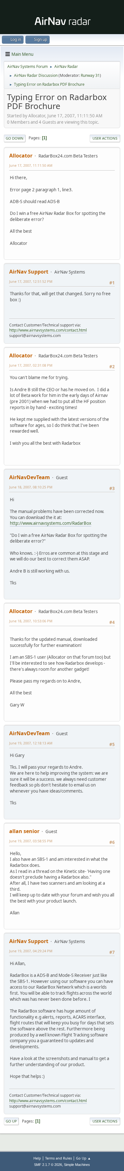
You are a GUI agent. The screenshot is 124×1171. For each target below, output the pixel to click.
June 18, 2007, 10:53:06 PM (30, 620)
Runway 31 (90, 75)
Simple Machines (77, 1165)
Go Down (15, 138)
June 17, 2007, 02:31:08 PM (30, 365)
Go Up (11, 1121)
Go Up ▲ (83, 1158)
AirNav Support (28, 271)
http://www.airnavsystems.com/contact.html (48, 330)
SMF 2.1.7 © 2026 (48, 1165)
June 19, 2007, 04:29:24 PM (30, 950)
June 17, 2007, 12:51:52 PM (30, 281)
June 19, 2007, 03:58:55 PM (30, 840)
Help (37, 1158)
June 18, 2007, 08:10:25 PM (30, 487)
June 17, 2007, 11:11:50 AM (30, 165)
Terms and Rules (58, 1158)
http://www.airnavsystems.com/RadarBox (50, 523)
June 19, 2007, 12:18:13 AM (30, 743)
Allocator (20, 155)
